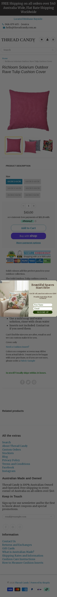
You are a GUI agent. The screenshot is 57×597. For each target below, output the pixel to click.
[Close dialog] (1, 282)
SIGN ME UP (43, 312)
